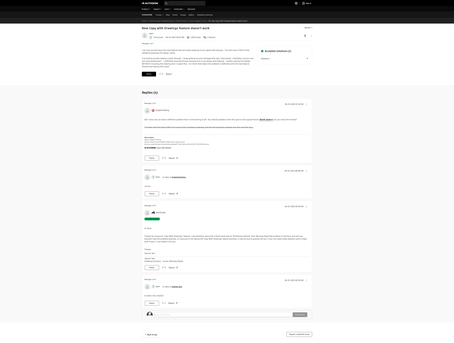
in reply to (174, 177)
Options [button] (307, 28)
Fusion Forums (181, 21)
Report (169, 74)
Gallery (191, 15)
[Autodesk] (150, 3)
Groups (183, 15)
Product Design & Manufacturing (161, 21)
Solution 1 (265, 58)
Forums (159, 15)
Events (175, 15)
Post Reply (300, 314)
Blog (168, 15)
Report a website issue (299, 334)
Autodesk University (205, 15)
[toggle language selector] (296, 3)
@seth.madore (266, 119)
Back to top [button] (152, 334)
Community (147, 14)
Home (144, 21)
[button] (311, 35)
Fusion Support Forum (197, 21)
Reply (149, 74)
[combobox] (184, 3)
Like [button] (160, 74)
